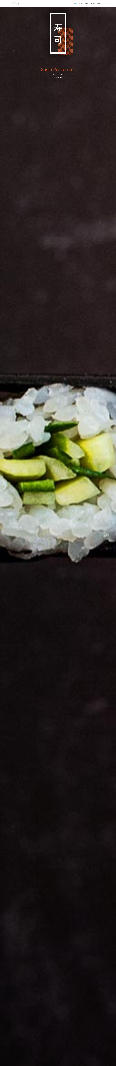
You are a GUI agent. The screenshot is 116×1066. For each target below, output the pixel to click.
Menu (98, 3)
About (81, 3)
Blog (86, 3)
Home (75, 3)
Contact (92, 3)
